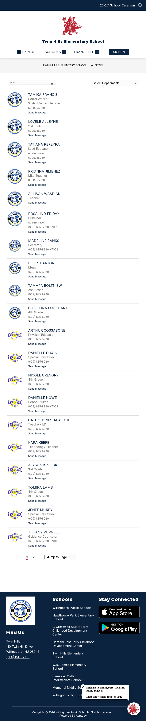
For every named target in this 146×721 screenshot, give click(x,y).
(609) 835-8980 (17, 657)
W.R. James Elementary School (69, 666)
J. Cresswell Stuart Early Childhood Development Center (70, 630)
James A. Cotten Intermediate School (67, 678)
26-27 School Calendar (118, 5)
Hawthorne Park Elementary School (73, 617)
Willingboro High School (70, 695)
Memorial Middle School (69, 687)
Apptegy (81, 715)
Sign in (119, 52)
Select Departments (106, 83)
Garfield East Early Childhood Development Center (73, 644)
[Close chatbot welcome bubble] (83, 686)
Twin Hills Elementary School (65, 65)
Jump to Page (57, 557)
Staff (99, 65)
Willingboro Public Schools (71, 608)
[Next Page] (42, 557)
